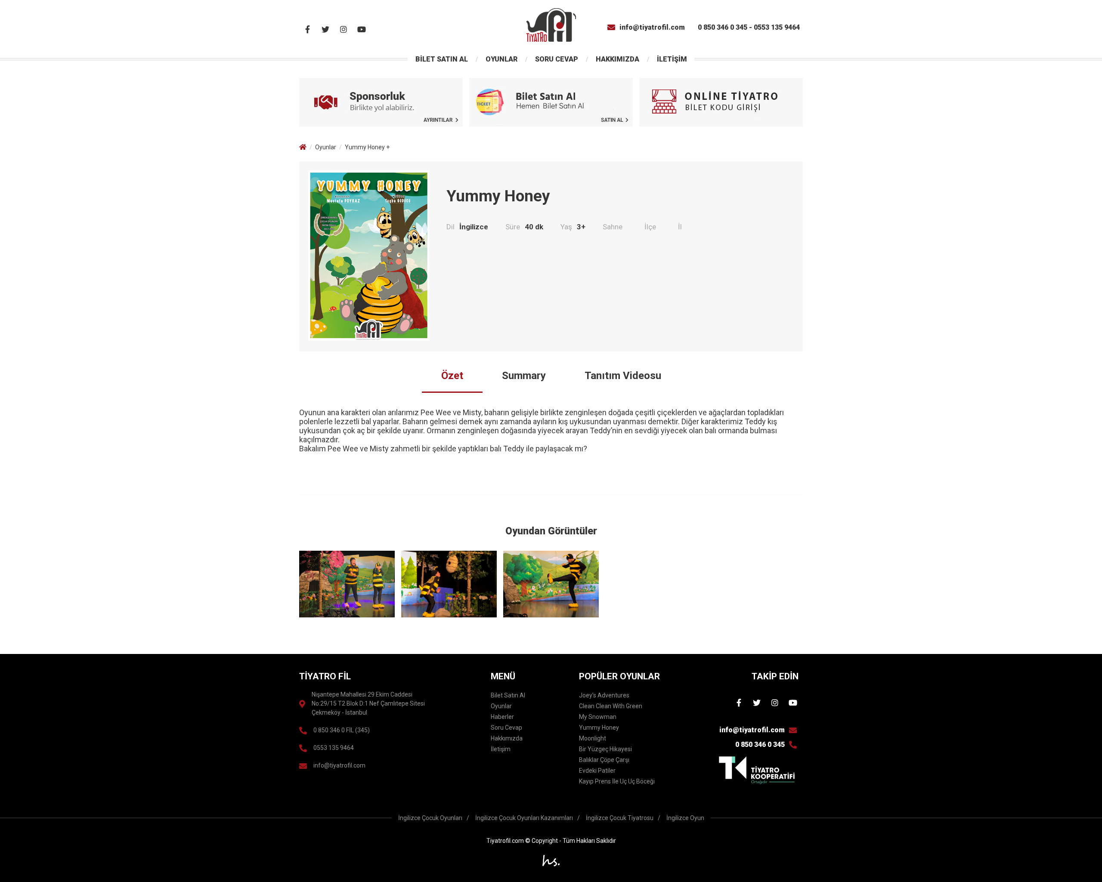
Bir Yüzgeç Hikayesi (605, 749)
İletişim (501, 749)
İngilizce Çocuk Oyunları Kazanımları (524, 817)
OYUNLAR (501, 59)
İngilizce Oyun (685, 817)
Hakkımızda (507, 738)
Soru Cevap (506, 727)
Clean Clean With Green (610, 706)
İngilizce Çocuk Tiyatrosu (619, 817)
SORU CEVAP (556, 59)
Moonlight (592, 738)
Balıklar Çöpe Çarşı (604, 759)
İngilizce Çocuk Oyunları (430, 817)
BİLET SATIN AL (441, 59)
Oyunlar (325, 147)
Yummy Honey (599, 727)
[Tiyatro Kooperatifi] (757, 770)
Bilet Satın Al (508, 695)
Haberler (502, 716)
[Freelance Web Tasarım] (551, 862)
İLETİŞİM (672, 59)
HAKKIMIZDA (617, 59)
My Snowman (597, 716)
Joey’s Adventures (604, 695)
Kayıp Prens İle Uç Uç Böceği (617, 781)
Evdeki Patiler (597, 770)
